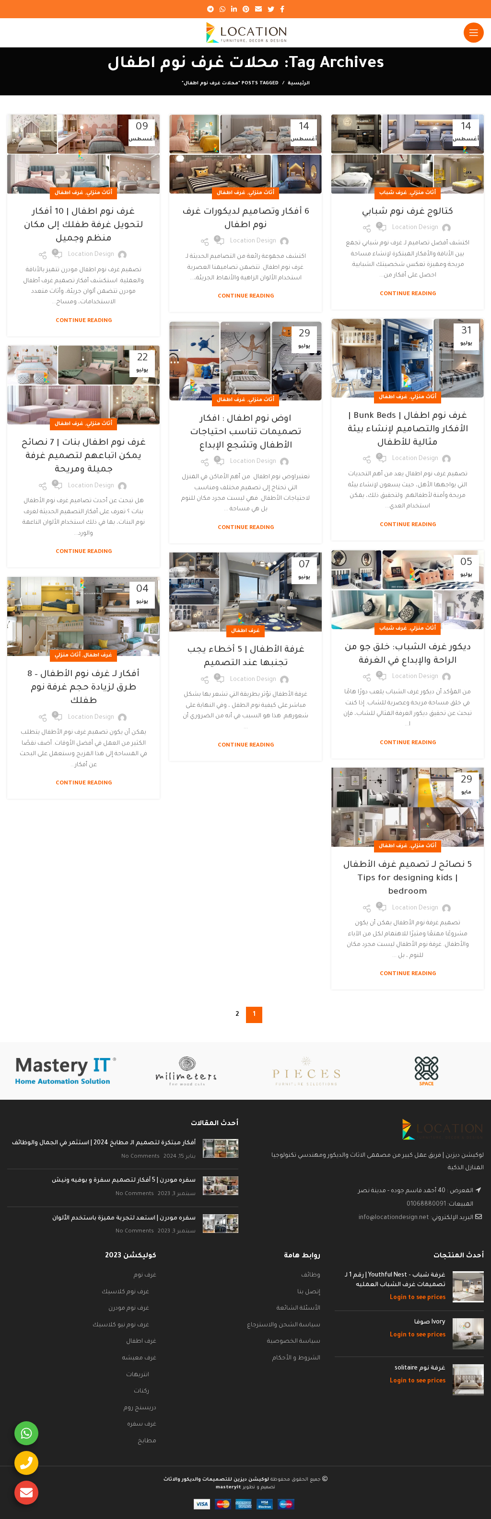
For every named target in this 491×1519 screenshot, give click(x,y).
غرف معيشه (139, 1358)
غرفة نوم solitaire (420, 1368)
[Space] (426, 1071)
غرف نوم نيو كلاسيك (121, 1325)
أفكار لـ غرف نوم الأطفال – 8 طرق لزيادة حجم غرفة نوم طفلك (83, 688)
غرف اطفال (231, 193)
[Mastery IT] (66, 1071)
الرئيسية (299, 83)
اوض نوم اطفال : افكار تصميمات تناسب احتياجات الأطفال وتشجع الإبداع (245, 432)
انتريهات (137, 1375)
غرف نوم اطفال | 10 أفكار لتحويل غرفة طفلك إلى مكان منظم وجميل (83, 225)
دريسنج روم (140, 1408)
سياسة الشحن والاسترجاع (283, 1325)
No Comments (140, 1157)
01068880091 (426, 1204)
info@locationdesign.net (394, 1218)
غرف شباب (393, 193)
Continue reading (408, 294)
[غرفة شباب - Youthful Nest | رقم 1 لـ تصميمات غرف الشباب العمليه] (468, 1287)
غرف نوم (145, 1275)
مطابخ (147, 1441)
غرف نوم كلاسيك (125, 1292)
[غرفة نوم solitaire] (468, 1379)
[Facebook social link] (282, 9)
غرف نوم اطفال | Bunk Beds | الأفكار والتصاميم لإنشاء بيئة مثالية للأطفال (408, 430)
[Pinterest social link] (246, 9)
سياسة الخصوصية (293, 1341)
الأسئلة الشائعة (298, 1308)
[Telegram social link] (210, 9)
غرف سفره (141, 1424)
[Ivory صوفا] (468, 1333)
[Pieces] (306, 1071)
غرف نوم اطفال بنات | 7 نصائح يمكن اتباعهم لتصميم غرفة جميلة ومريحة (84, 456)
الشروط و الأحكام (296, 1358)
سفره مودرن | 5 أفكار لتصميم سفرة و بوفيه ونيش (124, 1180)
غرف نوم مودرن (128, 1308)
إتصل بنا (308, 1292)
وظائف (310, 1275)
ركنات (141, 1391)
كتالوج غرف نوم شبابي (407, 212)
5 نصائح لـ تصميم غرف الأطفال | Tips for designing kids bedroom (407, 879)
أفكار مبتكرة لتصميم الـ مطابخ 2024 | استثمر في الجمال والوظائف (104, 1143)
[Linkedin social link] (234, 9)
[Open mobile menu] (474, 32)
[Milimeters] (186, 1071)
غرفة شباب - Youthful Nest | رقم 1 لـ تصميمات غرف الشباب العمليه (395, 1280)
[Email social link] (258, 9)
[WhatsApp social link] (222, 9)
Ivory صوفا (429, 1322)
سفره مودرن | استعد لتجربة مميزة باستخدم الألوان (124, 1218)
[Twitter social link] (271, 9)
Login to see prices (417, 1298)
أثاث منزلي (423, 193)
